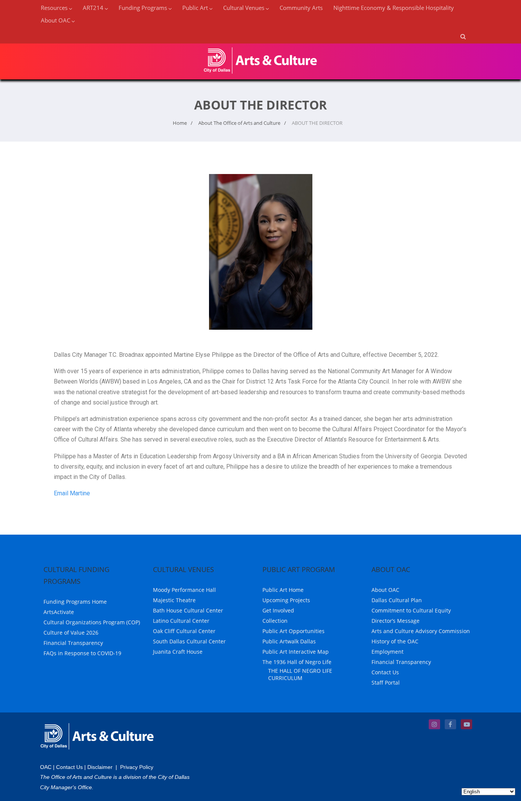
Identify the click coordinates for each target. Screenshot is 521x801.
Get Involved (278, 610)
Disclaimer (100, 767)
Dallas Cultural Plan (396, 600)
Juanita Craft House (178, 651)
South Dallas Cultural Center (189, 641)
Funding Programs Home (75, 601)
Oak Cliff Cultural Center (184, 631)
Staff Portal (385, 682)
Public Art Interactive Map (295, 651)
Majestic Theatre (174, 600)
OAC (45, 767)
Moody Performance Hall (184, 589)
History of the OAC (394, 641)
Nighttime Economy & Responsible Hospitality (393, 7)
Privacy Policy (136, 767)
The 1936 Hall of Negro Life (296, 662)
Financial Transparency (73, 642)
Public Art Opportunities (293, 631)
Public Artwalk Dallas (289, 641)
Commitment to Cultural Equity (411, 610)
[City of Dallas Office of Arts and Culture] (260, 75)
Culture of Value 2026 (70, 632)
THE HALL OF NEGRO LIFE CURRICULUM (300, 674)
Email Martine (72, 493)
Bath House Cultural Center (188, 610)
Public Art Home (283, 589)
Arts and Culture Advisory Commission (420, 631)
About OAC (385, 589)
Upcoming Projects (286, 600)
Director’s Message (395, 620)
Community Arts (301, 7)
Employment (387, 651)
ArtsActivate (58, 612)
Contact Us (385, 672)
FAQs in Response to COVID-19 (82, 653)
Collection (275, 620)
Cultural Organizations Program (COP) (91, 622)
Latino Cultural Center (181, 620)
